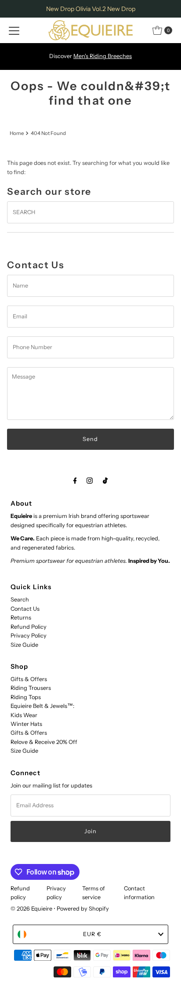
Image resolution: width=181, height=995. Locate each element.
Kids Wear (24, 715)
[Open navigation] (14, 30)
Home (17, 133)
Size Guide (24, 644)
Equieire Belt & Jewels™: (42, 706)
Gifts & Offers (29, 679)
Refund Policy (29, 626)
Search (20, 599)
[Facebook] (75, 480)
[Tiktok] (105, 480)
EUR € (92, 934)
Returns (21, 617)
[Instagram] (90, 480)
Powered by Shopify (83, 908)
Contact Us (25, 608)
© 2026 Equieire (32, 908)
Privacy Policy (29, 635)
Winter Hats (26, 724)
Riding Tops (26, 697)
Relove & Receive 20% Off (44, 742)
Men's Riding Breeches (102, 56)
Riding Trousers (31, 688)
